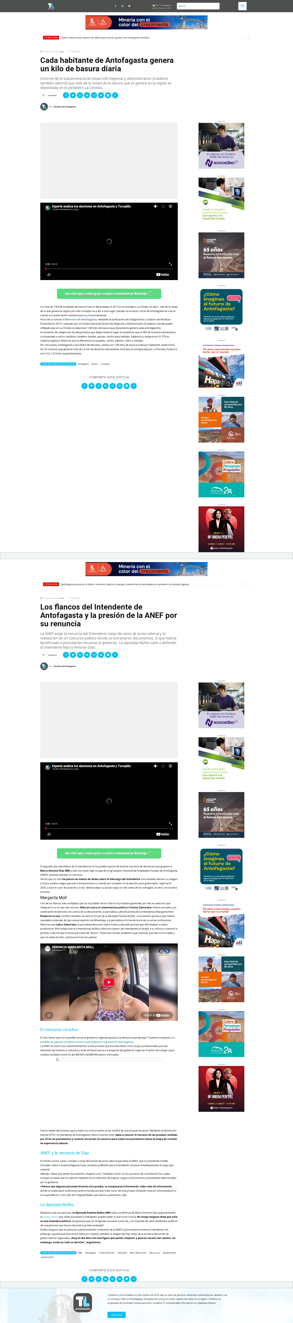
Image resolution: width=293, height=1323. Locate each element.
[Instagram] (122, 6)
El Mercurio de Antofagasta (80, 319)
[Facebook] (115, 6)
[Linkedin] (87, 95)
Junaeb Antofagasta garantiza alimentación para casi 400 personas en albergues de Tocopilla (110, 37)
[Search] (216, 6)
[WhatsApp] (80, 95)
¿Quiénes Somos (206, 1302)
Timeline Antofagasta (64, 107)
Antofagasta (83, 364)
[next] (248, 38)
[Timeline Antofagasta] (44, 106)
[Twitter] (129, 6)
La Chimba (105, 364)
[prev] (243, 38)
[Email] (94, 95)
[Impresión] (101, 95)
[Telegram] (108, 95)
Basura (95, 364)
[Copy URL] (115, 95)
